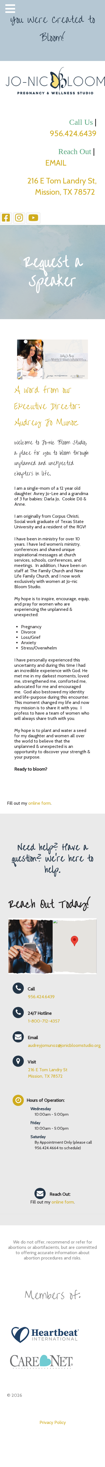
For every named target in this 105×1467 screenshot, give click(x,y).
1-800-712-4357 (44, 1021)
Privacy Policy (52, 1422)
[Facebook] (6, 218)
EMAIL (71, 163)
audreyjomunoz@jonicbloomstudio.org (64, 1045)
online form (39, 803)
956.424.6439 (73, 133)
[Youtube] (33, 218)
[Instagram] (19, 218)
